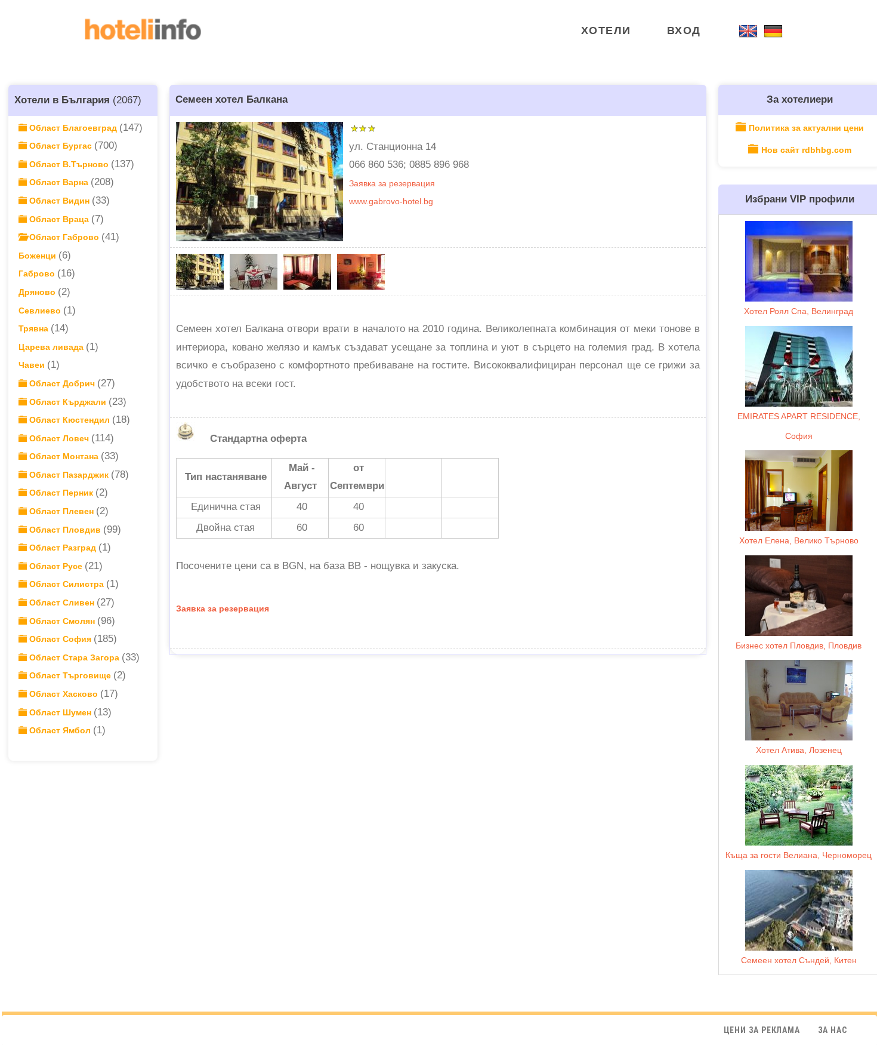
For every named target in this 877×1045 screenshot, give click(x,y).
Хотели (606, 30)
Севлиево (40, 310)
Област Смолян (62, 621)
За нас (832, 1030)
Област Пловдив (65, 529)
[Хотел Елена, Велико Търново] (799, 490)
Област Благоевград (73, 128)
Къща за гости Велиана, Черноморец (798, 855)
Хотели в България (62, 99)
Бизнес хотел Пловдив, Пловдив (798, 645)
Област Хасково (63, 694)
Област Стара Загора (74, 657)
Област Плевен (61, 511)
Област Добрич (62, 383)
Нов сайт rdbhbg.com (806, 150)
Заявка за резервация (392, 183)
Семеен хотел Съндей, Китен (799, 960)
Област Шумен (60, 712)
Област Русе (56, 566)
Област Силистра (66, 584)
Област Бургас (60, 145)
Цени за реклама (762, 1030)
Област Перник (61, 492)
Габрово (37, 273)
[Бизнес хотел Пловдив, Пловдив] (799, 595)
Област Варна (59, 182)
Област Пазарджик (69, 475)
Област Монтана (64, 456)
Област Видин (59, 200)
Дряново (38, 292)
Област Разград (62, 547)
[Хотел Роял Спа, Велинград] (799, 261)
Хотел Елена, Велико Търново (799, 540)
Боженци (38, 255)
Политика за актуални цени (806, 128)
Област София (60, 639)
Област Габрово (64, 237)
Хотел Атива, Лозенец (799, 750)
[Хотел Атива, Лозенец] (799, 700)
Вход (684, 30)
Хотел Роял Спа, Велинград (798, 311)
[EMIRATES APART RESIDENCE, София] (799, 366)
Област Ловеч (59, 438)
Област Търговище (70, 675)
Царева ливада (52, 347)
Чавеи (32, 365)
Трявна (34, 328)
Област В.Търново (69, 164)
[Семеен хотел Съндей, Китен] (799, 910)
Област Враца (59, 219)
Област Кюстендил (69, 420)
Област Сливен (62, 602)
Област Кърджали (68, 402)
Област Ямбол (60, 730)
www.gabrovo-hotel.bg (391, 201)
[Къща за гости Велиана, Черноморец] (799, 805)
